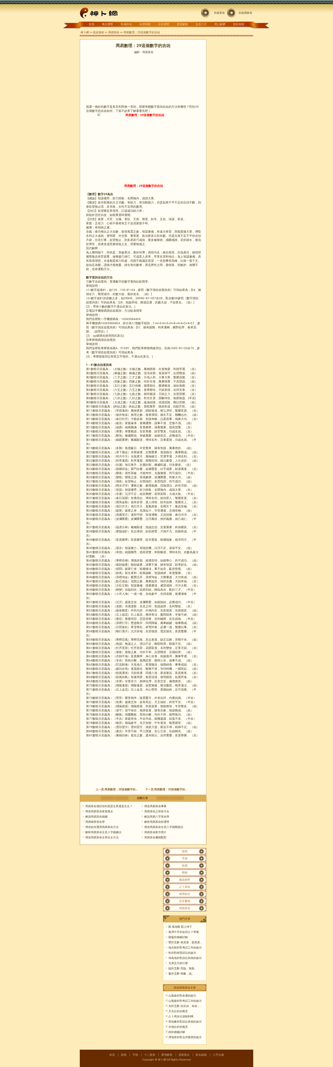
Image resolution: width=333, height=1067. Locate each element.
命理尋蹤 (145, 24)
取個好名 (126, 24)
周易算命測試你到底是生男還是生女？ (109, 806)
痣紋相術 (238, 24)
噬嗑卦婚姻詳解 (178, 937)
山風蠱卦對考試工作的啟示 (185, 1000)
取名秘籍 (201, 1054)
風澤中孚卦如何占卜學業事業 (186, 932)
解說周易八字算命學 (156, 816)
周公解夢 (219, 24)
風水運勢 (107, 24)
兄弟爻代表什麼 (178, 963)
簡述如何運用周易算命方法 (102, 827)
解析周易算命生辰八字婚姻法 (103, 832)
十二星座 (149, 1054)
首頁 (91, 24)
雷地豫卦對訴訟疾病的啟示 (185, 1021)
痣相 (184, 865)
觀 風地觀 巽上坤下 (180, 926)
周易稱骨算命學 (95, 821)
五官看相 (184, 901)
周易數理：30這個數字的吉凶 (172, 789)
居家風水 (184, 1054)
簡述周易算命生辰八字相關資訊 (163, 827)
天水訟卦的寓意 (178, 1011)
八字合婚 (218, 1054)
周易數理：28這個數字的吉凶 (123, 789)
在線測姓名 (245, 12)
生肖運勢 (163, 24)
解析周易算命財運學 (156, 821)
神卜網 (84, 32)
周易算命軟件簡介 (155, 832)
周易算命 (113, 32)
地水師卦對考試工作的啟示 (185, 947)
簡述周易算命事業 (155, 806)
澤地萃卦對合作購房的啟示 (185, 1037)
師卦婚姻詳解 (176, 1032)
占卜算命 (184, 887)
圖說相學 (184, 879)
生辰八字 (201, 24)
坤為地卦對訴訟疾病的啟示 (185, 958)
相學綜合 (184, 894)
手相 (184, 858)
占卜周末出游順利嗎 (180, 1016)
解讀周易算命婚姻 (96, 816)
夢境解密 (166, 1054)
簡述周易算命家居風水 (99, 811)
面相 (184, 851)
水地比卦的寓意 (178, 1026)
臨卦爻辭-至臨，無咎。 (182, 968)
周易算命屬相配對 (155, 837)
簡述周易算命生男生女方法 (102, 837)
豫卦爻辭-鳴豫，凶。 (181, 973)
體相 (184, 872)
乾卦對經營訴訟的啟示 (182, 952)
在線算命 (219, 12)
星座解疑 (182, 24)
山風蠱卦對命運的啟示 (182, 995)
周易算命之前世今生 (156, 811)
